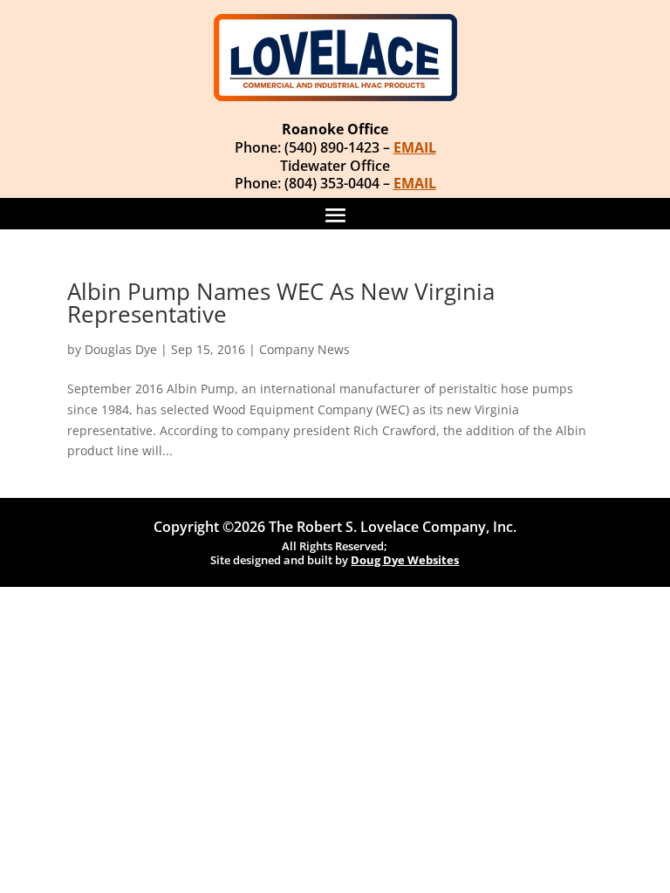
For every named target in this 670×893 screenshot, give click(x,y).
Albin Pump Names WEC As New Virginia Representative (281, 303)
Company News (304, 349)
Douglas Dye (121, 349)
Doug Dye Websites (405, 560)
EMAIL (414, 147)
